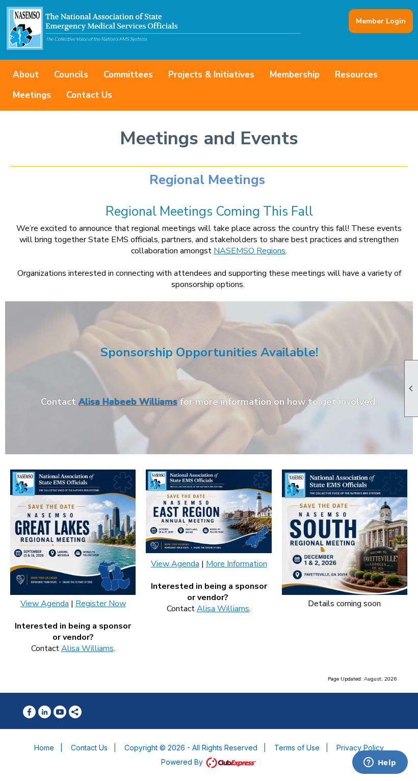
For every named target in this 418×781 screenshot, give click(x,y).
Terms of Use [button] (297, 747)
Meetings (32, 95)
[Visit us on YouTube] (60, 712)
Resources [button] (356, 75)
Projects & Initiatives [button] (211, 75)
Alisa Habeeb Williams (128, 402)
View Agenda (44, 603)
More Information (236, 563)
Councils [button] (71, 75)
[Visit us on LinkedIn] (44, 712)
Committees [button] (128, 75)
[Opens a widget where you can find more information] (380, 763)
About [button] (26, 75)
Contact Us (89, 95)
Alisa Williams (87, 648)
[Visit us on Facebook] (29, 712)
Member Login (381, 21)
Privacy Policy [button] (360, 747)
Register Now (100, 603)
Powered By (183, 762)
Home (44, 747)
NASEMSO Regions (249, 250)
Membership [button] (295, 75)
